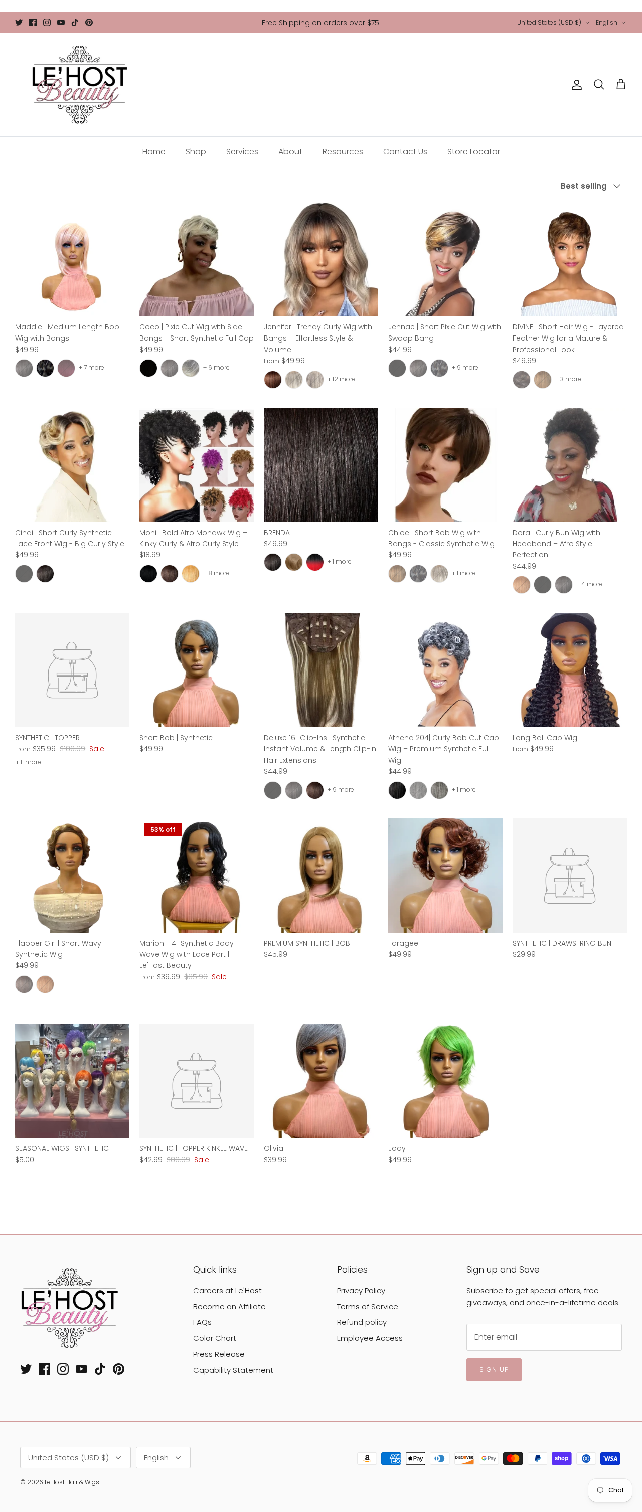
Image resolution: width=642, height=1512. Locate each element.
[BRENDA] (321, 465)
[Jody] (445, 1081)
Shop (196, 151)
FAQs (202, 1322)
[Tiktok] (75, 22)
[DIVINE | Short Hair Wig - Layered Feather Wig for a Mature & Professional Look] (570, 259)
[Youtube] (61, 22)
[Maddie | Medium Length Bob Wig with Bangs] (72, 259)
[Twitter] (19, 22)
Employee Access (370, 1338)
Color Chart (214, 1338)
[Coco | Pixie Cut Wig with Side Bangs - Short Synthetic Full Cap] (196, 259)
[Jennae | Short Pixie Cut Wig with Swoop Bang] (445, 259)
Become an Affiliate (229, 1306)
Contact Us (405, 151)
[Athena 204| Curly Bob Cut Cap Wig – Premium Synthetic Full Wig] (445, 670)
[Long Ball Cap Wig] (570, 670)
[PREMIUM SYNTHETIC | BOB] (321, 875)
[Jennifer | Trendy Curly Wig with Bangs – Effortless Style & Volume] (321, 259)
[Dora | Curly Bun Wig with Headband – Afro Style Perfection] (570, 465)
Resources (343, 151)
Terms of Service (367, 1306)
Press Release (219, 1354)
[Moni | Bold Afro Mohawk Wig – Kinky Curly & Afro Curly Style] (196, 465)
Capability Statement (233, 1370)
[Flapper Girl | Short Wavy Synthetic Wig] (72, 875)
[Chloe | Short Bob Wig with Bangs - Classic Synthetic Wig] (445, 465)
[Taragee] (445, 875)
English (606, 22)
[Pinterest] (89, 22)
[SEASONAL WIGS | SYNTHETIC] (72, 1081)
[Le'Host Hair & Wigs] (79, 84)
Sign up (494, 1369)
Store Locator (473, 151)
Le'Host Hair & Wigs (72, 1482)
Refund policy (362, 1322)
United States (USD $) (549, 22)
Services (242, 151)
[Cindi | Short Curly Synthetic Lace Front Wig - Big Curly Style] (72, 465)
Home (154, 151)
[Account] (575, 85)
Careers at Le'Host (227, 1290)
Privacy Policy (361, 1290)
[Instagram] (47, 22)
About (290, 151)
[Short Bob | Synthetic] (196, 670)
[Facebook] (33, 22)
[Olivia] (321, 1081)
